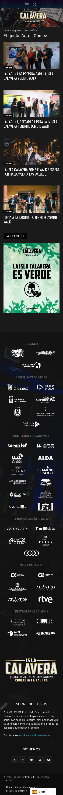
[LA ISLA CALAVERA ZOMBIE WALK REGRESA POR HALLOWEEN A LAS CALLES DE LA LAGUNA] (31, 151)
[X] (40, 759)
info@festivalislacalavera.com (35, 735)
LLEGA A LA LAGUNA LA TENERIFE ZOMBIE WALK (30, 219)
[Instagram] (22, 759)
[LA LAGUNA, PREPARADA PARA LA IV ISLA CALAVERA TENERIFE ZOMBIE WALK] (31, 103)
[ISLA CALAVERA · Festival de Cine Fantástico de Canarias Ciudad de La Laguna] (39, 16)
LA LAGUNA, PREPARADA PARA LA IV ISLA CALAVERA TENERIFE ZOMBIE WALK (30, 124)
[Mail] (31, 759)
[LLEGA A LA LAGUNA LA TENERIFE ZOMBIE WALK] (31, 199)
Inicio (6, 30)
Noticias (8, 68)
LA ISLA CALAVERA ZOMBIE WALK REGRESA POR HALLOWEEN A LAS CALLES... (31, 172)
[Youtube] (48, 759)
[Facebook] (14, 759)
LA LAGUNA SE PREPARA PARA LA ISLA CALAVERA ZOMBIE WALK (28, 76)
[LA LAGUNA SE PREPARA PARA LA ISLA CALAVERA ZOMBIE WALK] (31, 55)
